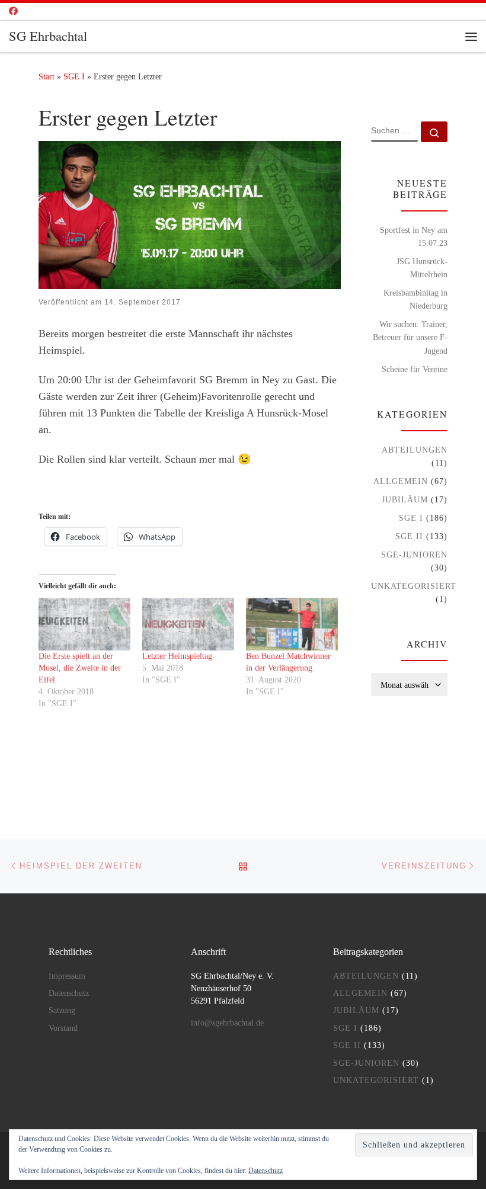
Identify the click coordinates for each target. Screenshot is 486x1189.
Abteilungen (414, 449)
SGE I (74, 76)
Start (47, 76)
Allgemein (400, 481)
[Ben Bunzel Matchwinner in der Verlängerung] (292, 624)
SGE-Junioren (414, 554)
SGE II (409, 536)
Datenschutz (69, 993)
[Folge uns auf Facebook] (13, 11)
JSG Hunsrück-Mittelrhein (422, 268)
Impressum (67, 976)
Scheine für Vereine (414, 369)
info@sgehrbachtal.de (227, 1022)
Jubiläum (405, 499)
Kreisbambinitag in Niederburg (415, 299)
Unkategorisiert (413, 586)
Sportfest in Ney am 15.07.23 (413, 236)
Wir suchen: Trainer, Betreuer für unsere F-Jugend (410, 337)
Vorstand (63, 1028)
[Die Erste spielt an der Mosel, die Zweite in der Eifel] (84, 624)
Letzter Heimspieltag (177, 656)
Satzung (62, 1010)
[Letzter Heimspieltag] (188, 624)
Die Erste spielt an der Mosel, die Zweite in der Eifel (80, 668)
